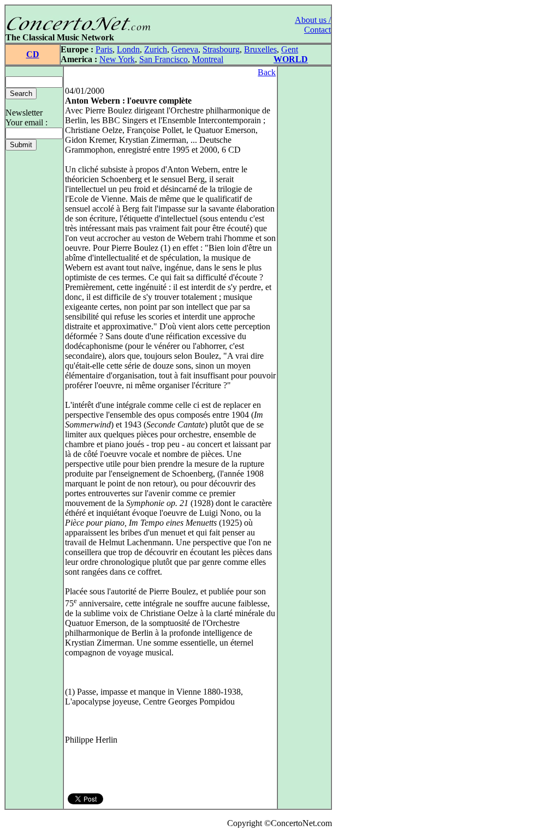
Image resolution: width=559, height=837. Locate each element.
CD (32, 54)
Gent (289, 49)
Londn (128, 49)
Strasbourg (221, 49)
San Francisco (163, 59)
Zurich (155, 49)
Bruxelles (260, 49)
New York (117, 59)
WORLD (290, 59)
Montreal (207, 59)
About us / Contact (313, 24)
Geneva (184, 49)
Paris (104, 49)
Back (267, 72)
